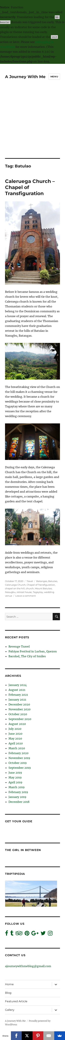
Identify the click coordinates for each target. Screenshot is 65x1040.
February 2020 (18, 753)
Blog (8, 992)
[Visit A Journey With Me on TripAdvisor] (19, 934)
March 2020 (16, 748)
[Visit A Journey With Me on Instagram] (50, 934)
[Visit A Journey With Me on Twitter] (43, 934)
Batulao (52, 581)
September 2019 (19, 767)
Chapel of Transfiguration (41, 584)
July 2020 (14, 728)
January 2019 (17, 797)
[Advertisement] (32, 123)
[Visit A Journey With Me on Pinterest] (27, 934)
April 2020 (15, 743)
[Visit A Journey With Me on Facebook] (6, 934)
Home (9, 984)
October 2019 (17, 763)
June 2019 (15, 772)
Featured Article (16, 1001)
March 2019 (16, 787)
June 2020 (15, 733)
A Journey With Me (25, 76)
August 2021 (16, 690)
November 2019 (19, 758)
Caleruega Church (15, 584)
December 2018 (18, 802)
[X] (27, 1035)
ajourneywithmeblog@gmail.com (28, 966)
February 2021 (18, 694)
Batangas (41, 581)
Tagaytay (38, 592)
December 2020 (19, 704)
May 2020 (15, 738)
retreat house (24, 592)
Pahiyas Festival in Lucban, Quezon (32, 651)
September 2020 (19, 719)
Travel (30, 581)
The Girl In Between (23, 850)
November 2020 (19, 709)
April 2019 (15, 782)
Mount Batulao (43, 588)
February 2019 (18, 792)
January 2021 (17, 699)
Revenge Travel (19, 646)
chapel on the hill (15, 588)
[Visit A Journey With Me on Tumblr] (11, 934)
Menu (54, 76)
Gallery (9, 1009)
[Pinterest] (38, 1035)
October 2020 (17, 714)
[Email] (48, 1035)
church (30, 588)
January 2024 (17, 685)
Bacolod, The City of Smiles (27, 656)
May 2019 (15, 777)
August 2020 (17, 724)
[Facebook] (16, 1035)
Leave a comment (25, 595)
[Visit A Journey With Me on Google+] (34, 934)
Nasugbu (10, 592)
